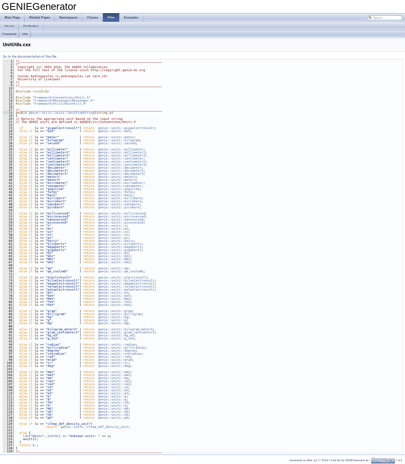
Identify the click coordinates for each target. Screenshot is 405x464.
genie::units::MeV (114, 298)
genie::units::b (112, 405)
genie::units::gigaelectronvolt (126, 128)
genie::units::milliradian (121, 347)
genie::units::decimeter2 (120, 170)
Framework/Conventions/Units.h (61, 97)
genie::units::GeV (114, 131)
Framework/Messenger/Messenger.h (63, 100)
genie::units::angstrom (118, 189)
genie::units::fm (113, 402)
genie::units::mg (113, 323)
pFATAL (53, 436)
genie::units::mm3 (114, 375)
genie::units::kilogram (118, 140)
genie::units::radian (117, 344)
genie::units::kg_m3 (116, 335)
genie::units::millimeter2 (121, 152)
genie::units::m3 (113, 393)
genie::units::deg (114, 366)
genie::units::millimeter (120, 149)
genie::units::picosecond (120, 222)
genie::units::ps (113, 238)
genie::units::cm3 (114, 384)
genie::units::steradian (119, 353)
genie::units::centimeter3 (121, 164)
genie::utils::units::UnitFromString (61, 112)
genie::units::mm (113, 378)
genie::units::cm (113, 387)
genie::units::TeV (114, 302)
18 (7, 112)
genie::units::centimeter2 (121, 161)
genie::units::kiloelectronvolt (126, 280)
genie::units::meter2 (117, 177)
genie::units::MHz (114, 259)
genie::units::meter (116, 137)
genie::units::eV (113, 292)
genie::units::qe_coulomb (120, 271)
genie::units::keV (114, 295)
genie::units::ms (113, 228)
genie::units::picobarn (118, 207)
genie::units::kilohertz (119, 244)
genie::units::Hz (113, 253)
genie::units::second (117, 143)
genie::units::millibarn (119, 198)
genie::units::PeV (114, 305)
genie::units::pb (113, 417)
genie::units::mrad (115, 359)
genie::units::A (112, 399)
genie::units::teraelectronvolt (126, 286)
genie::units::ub (113, 411)
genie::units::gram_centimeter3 (126, 332)
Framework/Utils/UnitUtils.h (59, 103)
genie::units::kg (113, 317)
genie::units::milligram (119, 314)
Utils (25, 34)
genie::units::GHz (114, 262)
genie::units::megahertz (119, 247)
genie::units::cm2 (114, 381)
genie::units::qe (113, 268)
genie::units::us (113, 231)
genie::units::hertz (116, 241)
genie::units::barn (115, 195)
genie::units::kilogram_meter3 (125, 329)
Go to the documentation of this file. (30, 56)
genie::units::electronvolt (122, 277)
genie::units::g (112, 320)
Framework (9, 34)
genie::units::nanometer (119, 186)
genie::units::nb (113, 414)
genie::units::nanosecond (120, 219)
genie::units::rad (114, 356)
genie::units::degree (117, 350)
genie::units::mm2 (114, 372)
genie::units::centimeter (120, 158)
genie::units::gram (115, 311)
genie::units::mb (113, 408)
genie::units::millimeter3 (121, 155)
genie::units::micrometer (120, 183)
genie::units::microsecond (121, 216)
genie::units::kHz (114, 256)
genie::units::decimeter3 (120, 173)
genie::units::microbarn (119, 201)
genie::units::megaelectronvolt (126, 283)
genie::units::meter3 (117, 180)
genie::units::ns (113, 234)
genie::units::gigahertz (119, 250)
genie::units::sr (113, 363)
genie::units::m (112, 396)
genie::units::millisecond (121, 213)
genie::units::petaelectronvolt (126, 289)
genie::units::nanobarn (118, 204)
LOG (26, 436)
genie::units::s (112, 225)
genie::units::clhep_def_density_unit (94, 427)
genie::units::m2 (113, 390)
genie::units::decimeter (119, 167)
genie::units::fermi (116, 192)
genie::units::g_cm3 (116, 338)
